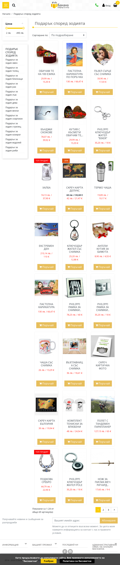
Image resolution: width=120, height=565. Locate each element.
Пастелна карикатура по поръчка (74, 74)
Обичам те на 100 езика (46, 72)
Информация (10, 544)
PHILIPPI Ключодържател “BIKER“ (102, 134)
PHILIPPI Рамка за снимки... (74, 307)
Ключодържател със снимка (74, 249)
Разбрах (48, 561)
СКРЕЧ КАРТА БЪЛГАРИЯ (46, 422)
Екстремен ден (46, 247)
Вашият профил (42, 544)
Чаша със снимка (46, 364)
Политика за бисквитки (77, 561)
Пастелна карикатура (46, 305)
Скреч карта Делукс (74, 189)
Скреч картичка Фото (103, 365)
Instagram (70, 551)
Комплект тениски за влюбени (74, 423)
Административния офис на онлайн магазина (104, 546)
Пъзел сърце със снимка (102, 72)
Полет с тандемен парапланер (102, 423)
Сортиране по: (40, 35)
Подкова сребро (46, 480)
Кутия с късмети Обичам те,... (74, 132)
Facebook (64, 551)
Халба (46, 187)
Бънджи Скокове (46, 131)
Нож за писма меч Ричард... (102, 482)
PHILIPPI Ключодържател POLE (74, 482)
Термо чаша (102, 187)
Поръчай (48, 92)
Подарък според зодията (11, 52)
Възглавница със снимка (74, 365)
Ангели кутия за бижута (103, 249)
